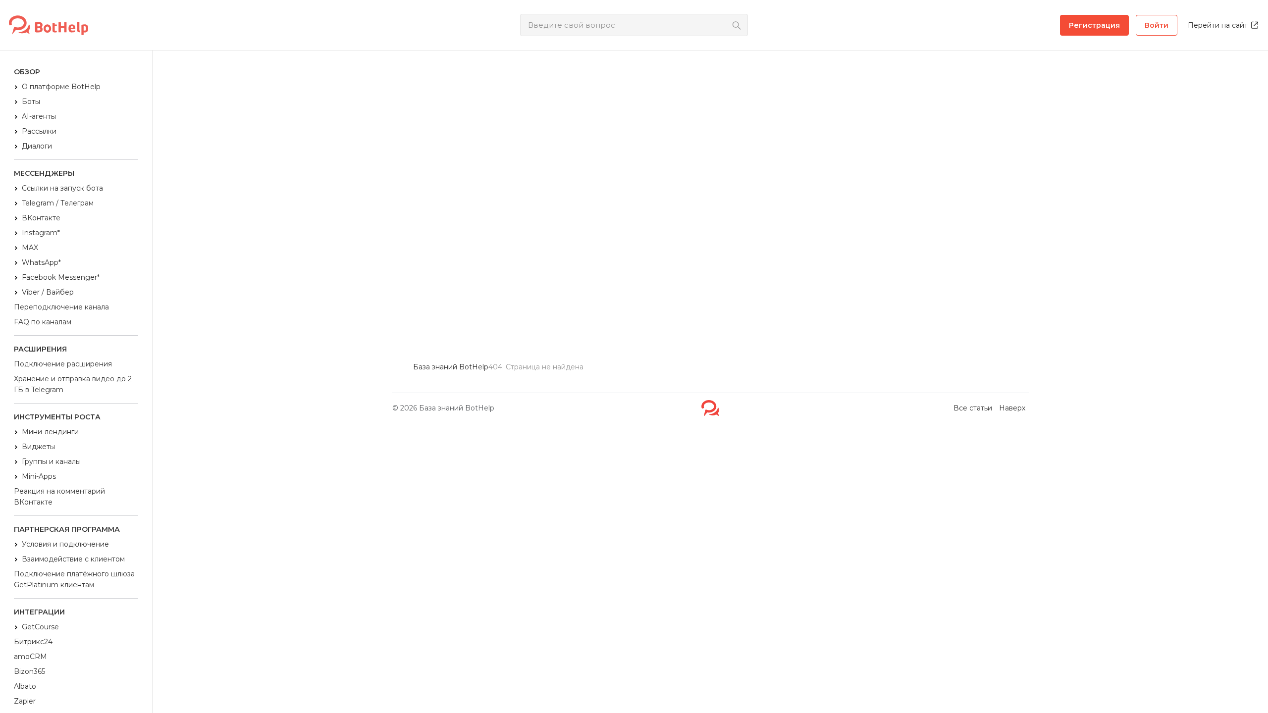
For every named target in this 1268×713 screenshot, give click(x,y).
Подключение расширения (63, 363)
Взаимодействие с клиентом (73, 559)
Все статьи (972, 408)
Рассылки (39, 131)
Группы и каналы (51, 461)
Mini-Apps (39, 476)
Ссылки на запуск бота (62, 188)
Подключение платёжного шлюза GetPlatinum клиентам (74, 579)
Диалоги (37, 146)
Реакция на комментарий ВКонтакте (59, 497)
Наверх (1012, 408)
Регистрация (1094, 25)
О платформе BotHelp (61, 86)
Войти (1156, 25)
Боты (31, 101)
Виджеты (38, 446)
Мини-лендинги (50, 431)
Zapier (25, 701)
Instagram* (41, 232)
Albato (25, 686)
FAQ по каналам (42, 321)
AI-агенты (39, 116)
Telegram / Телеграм (58, 203)
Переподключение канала (61, 307)
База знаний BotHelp (456, 408)
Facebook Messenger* (61, 277)
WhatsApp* (41, 262)
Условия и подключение (65, 544)
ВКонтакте (41, 217)
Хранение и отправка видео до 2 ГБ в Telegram (73, 384)
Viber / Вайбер (48, 292)
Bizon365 (29, 671)
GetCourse (40, 626)
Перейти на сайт (1218, 25)
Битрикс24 (33, 641)
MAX (30, 247)
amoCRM (30, 656)
